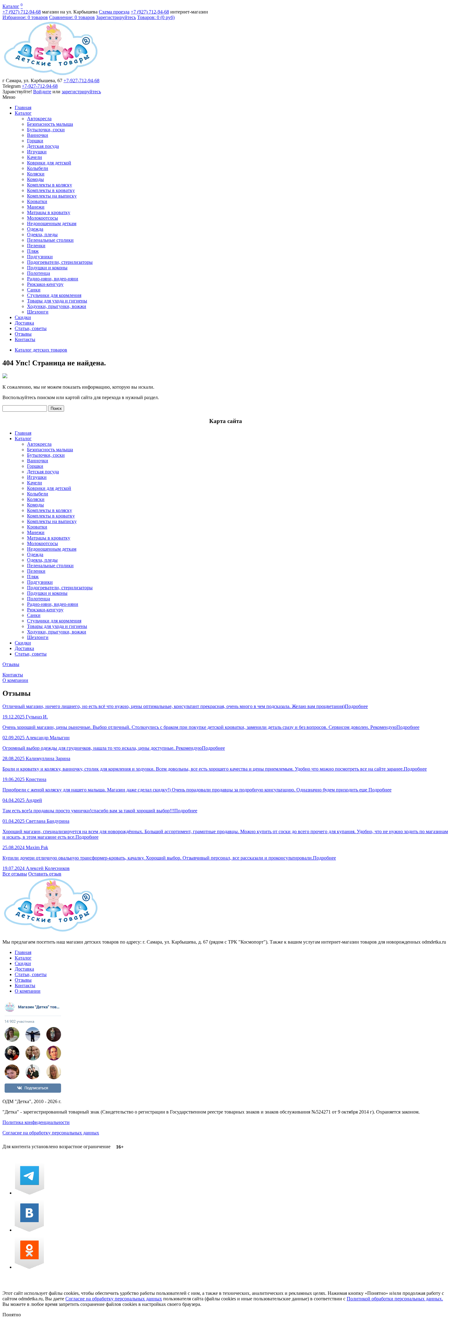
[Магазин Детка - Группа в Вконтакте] (29, 1230)
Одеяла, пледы (42, 234)
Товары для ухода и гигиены (57, 300)
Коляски (35, 173)
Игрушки (37, 151)
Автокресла (39, 118)
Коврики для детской (49, 162)
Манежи (35, 207)
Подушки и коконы (47, 267)
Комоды (35, 179)
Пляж (33, 251)
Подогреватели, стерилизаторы (60, 262)
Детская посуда (43, 146)
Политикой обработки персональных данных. (395, 1298)
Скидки (23, 317)
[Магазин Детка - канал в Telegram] (29, 1192)
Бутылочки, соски (46, 129)
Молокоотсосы (42, 218)
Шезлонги (37, 311)
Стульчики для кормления (54, 295)
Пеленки (36, 245)
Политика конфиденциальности (36, 1122)
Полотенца (38, 273)
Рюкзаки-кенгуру (45, 284)
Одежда (35, 229)
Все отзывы (14, 873)
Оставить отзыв (44, 873)
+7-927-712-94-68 (81, 80)
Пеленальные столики (50, 240)
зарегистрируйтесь (81, 91)
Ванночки (37, 135)
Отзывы (23, 334)
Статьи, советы (31, 328)
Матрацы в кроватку (48, 212)
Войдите (42, 91)
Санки (33, 289)
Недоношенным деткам (51, 223)
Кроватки (37, 201)
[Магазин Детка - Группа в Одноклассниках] (29, 1267)
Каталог (10, 6)
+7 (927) (21, 11)
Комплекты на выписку (52, 195)
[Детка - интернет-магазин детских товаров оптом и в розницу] (50, 75)
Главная (23, 107)
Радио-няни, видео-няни (52, 278)
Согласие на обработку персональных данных (50, 1132)
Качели (34, 157)
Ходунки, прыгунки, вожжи (56, 306)
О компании (15, 680)
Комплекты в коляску (49, 184)
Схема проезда (114, 11)
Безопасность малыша (50, 124)
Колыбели (37, 168)
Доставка (24, 322)
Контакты (25, 339)
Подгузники (40, 256)
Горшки (35, 140)
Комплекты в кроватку (51, 190)
